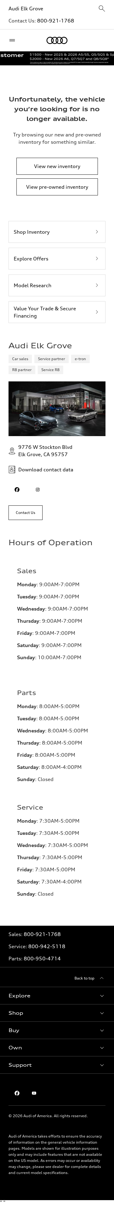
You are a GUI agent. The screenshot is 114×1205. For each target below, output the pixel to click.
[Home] (57, 40)
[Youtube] (34, 1093)
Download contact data (45, 470)
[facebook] (17, 489)
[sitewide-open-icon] (101, 9)
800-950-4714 (42, 958)
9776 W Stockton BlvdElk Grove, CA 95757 (45, 450)
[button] (57, 995)
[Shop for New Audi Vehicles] (57, 58)
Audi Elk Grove (26, 8)
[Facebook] (17, 1093)
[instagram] (37, 489)
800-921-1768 (55, 21)
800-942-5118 (46, 946)
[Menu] (14, 40)
